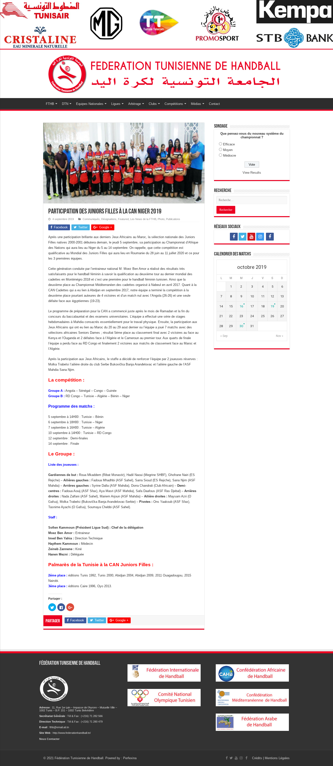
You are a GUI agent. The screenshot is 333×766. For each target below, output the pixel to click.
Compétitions (174, 104)
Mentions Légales (277, 758)
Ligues (115, 104)
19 (272, 306)
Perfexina (130, 758)
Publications (173, 219)
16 (241, 306)
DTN (65, 104)
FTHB (50, 104)
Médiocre (229, 155)
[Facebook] (234, 237)
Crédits (257, 758)
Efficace (229, 144)
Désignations (109, 219)
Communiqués (91, 219)
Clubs (153, 104)
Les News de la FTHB (143, 219)
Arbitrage (134, 104)
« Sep (223, 336)
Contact (214, 104)
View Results (252, 172)
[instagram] (260, 237)
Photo (161, 219)
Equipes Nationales (89, 104)
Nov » (279, 336)
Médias (196, 104)
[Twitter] (242, 237)
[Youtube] (251, 237)
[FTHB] (166, 73)
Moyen (228, 150)
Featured (123, 219)
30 (241, 326)
